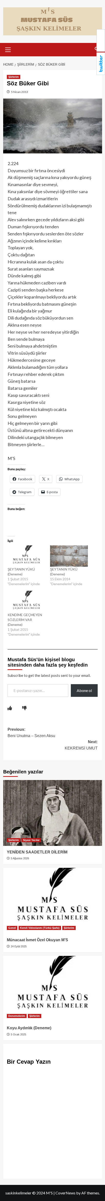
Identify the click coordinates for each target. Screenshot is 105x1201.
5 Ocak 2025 (18, 1034)
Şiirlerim (13, 76)
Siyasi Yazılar (31, 840)
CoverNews (65, 1193)
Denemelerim (16, 1015)
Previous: (31, 732)
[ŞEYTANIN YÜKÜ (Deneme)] (26, 556)
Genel (12, 927)
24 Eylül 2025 (18, 946)
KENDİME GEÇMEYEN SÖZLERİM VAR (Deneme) (25, 620)
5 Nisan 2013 (19, 92)
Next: (81, 745)
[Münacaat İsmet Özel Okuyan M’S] (52, 901)
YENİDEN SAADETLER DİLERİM (37, 852)
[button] (8, 49)
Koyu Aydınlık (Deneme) (29, 1028)
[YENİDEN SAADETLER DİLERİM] (52, 813)
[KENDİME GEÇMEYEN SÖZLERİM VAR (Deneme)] (26, 601)
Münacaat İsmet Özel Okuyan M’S (37, 940)
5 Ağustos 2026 (19, 858)
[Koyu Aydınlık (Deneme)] (52, 989)
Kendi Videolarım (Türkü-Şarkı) (40, 927)
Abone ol (84, 690)
